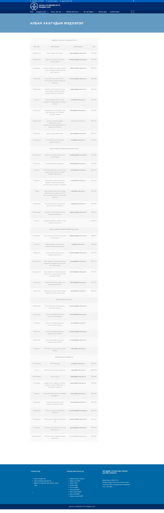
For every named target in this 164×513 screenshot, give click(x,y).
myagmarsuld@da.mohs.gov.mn (78, 419)
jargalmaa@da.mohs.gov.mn (78, 89)
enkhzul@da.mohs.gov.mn (78, 348)
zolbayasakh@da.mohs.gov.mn (78, 235)
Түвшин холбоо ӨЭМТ (76, 496)
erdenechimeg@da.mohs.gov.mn (78, 59)
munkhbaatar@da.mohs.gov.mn (78, 155)
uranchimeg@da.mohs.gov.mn (78, 78)
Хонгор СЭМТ (74, 485)
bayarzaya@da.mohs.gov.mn (78, 133)
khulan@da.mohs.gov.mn (78, 99)
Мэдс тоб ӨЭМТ (75, 494)
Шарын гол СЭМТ (75, 481)
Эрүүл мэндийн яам (40, 478)
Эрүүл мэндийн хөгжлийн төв (42, 481)
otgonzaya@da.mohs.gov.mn (78, 282)
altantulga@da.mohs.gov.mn (78, 110)
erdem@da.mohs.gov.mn (78, 191)
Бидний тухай (41, 11)
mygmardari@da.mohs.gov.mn (78, 212)
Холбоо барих (114, 11)
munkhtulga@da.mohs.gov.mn (78, 340)
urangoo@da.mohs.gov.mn (78, 180)
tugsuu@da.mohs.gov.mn (78, 370)
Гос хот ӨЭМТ (74, 487)
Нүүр (31, 11)
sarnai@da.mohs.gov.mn (78, 363)
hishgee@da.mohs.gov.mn (78, 203)
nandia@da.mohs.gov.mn (78, 140)
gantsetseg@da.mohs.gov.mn (78, 427)
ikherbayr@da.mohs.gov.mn (78, 402)
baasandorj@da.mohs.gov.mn (78, 314)
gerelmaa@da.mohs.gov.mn (78, 383)
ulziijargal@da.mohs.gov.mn (78, 376)
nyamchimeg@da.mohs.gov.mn (78, 331)
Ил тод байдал (89, 11)
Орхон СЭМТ (74, 483)
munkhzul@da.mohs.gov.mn (78, 170)
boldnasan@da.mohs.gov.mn (78, 68)
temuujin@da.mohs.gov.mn (78, 323)
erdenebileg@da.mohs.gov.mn (78, 271)
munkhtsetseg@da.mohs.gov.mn (78, 252)
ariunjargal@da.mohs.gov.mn (78, 261)
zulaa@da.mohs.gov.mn (78, 244)
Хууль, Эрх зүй (56, 11)
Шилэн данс (103, 11)
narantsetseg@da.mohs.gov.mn (78, 306)
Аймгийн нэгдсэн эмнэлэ (77, 478)
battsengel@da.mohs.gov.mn (78, 163)
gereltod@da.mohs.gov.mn (78, 291)
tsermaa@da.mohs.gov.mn (78, 393)
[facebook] (133, 1)
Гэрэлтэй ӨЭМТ (74, 489)
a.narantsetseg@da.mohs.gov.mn (78, 410)
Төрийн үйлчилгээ (72, 11)
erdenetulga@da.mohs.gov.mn (78, 53)
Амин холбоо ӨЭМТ (76, 491)
